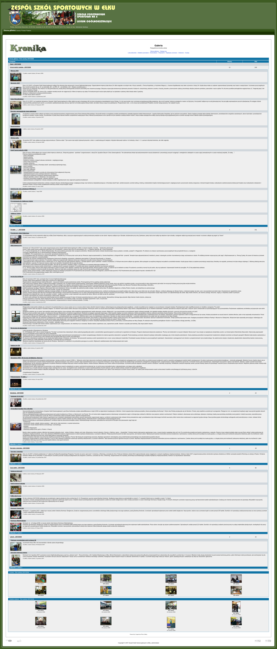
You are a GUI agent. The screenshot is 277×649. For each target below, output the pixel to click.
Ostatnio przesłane (143, 53)
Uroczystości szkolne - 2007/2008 (20, 67)
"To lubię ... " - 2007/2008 (17, 229)
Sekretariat (79, 27)
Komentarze (153, 53)
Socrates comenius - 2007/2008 (20, 448)
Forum (24, 30)
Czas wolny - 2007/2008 (17, 468)
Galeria (29, 30)
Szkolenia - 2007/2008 (16, 393)
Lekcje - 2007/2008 (16, 537)
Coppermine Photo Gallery (141, 634)
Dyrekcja (85, 27)
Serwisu (18, 30)
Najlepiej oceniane (171, 53)
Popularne (162, 53)
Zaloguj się (163, 51)
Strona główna (154, 51)
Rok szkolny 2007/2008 (26, 59)
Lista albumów (132, 53)
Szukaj (187, 53)
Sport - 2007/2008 (15, 64)
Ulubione (181, 53)
